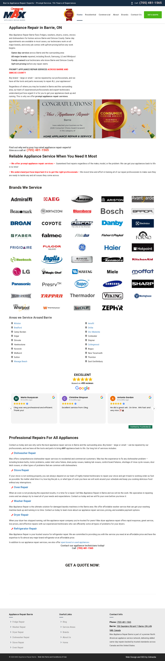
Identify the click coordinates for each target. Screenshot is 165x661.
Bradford (18, 327)
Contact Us (136, 15)
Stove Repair (18, 642)
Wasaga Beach (20, 361)
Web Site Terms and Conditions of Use (52, 657)
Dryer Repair (18, 632)
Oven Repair (17, 647)
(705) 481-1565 (150, 3)
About (116, 15)
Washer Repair (19, 627)
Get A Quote (153, 15)
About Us (67, 637)
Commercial (104, 15)
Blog (65, 622)
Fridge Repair (18, 622)
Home (79, 15)
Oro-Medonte (94, 332)
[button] (154, 408)
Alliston (17, 323)
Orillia (90, 327)
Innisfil (91, 323)
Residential (90, 15)
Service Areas (69, 627)
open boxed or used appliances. (75, 542)
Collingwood (93, 344)
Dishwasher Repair (20, 637)
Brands (124, 15)
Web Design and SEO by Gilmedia (141, 657)
